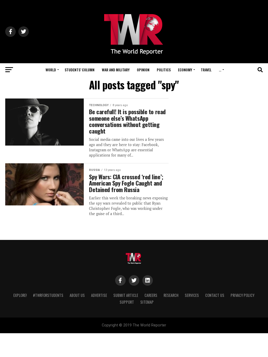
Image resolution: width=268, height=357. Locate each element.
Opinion (143, 69)
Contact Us (214, 295)
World (51, 69)
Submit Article (125, 295)
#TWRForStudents (48, 295)
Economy (185, 69)
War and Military (116, 69)
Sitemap (147, 302)
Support (127, 302)
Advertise (99, 295)
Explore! (20, 295)
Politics (164, 69)
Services (192, 295)
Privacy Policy (242, 295)
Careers (150, 295)
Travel (206, 69)
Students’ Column (79, 69)
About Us (77, 295)
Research (171, 295)
